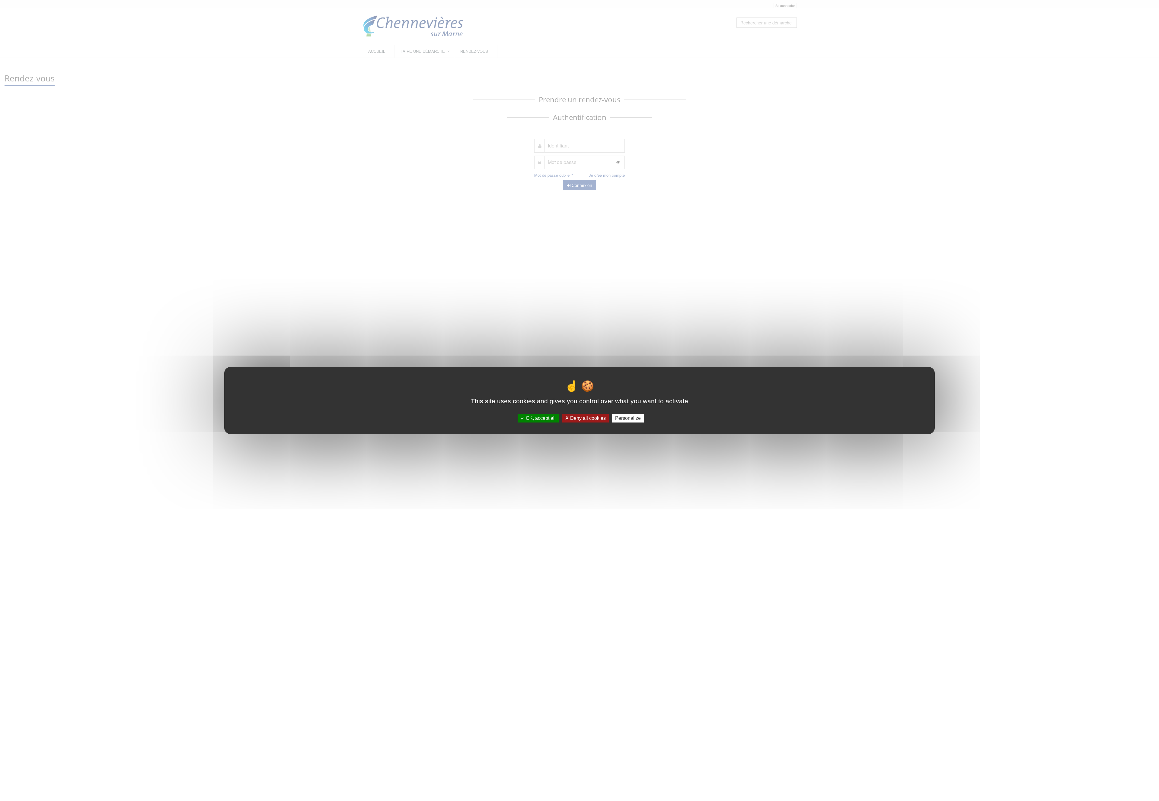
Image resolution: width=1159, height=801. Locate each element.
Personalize (628, 418)
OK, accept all (540, 418)
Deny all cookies (587, 418)
